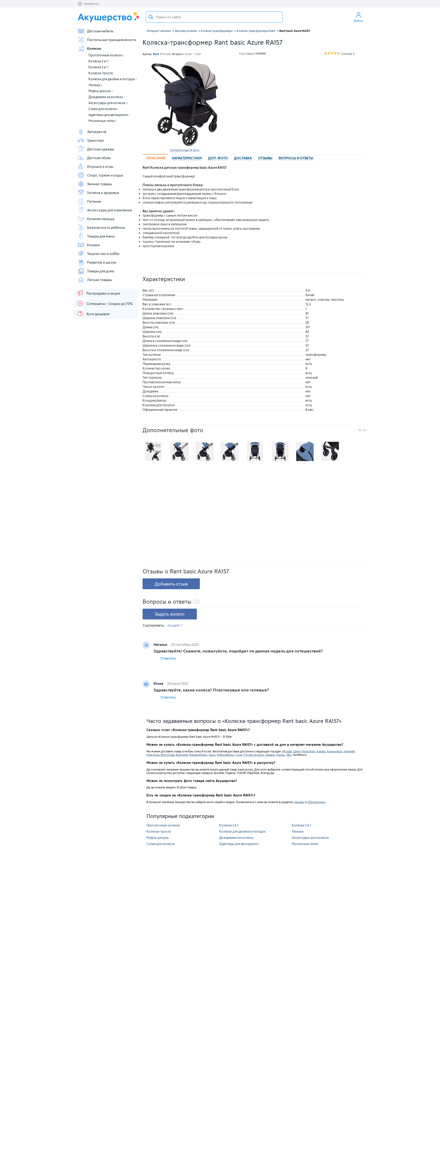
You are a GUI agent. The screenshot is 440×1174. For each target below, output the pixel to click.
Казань (321, 751)
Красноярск (335, 751)
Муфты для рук (100, 91)
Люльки (95, 85)
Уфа (288, 754)
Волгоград (167, 754)
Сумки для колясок (103, 109)
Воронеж (182, 754)
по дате (174, 625)
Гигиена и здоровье (103, 193)
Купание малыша (100, 219)
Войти (358, 20)
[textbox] (214, 17)
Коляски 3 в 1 (98, 67)
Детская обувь (99, 158)
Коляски (94, 48)
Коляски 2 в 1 (98, 61)
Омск (212, 754)
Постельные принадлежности (111, 40)
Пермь (280, 754)
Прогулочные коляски (106, 55)
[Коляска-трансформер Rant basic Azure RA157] (185, 104)
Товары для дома (100, 271)
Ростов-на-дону (253, 754)
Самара (270, 754)
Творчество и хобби (103, 253)
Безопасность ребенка (106, 227)
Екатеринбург (198, 754)
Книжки (93, 245)
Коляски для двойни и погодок (112, 79)
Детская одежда (100, 149)
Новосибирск (225, 754)
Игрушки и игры (100, 166)
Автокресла (96, 132)
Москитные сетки (102, 121)
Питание (94, 201)
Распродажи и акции (103, 293)
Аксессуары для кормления (109, 210)
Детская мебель (100, 31)
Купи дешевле (98, 314)
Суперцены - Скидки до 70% (109, 303)
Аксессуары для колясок (108, 103)
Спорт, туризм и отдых (105, 175)
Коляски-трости (101, 73)
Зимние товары (99, 184)
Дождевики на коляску (106, 97)
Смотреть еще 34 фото (184, 150)
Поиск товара (151, 17)
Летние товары (99, 280)
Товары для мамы (101, 236)
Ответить (168, 658)
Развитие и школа (101, 262)
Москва (287, 751)
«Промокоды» (316, 802)
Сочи (239, 754)
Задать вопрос (170, 614)
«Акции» (299, 802)
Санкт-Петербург (304, 751)
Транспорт (95, 140)
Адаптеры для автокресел (109, 115)
